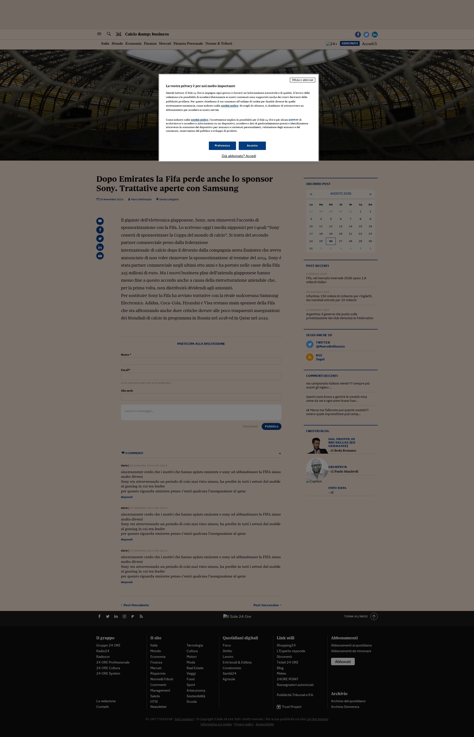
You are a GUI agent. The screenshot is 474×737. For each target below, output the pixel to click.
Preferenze (222, 145)
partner (293, 119)
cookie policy (229, 105)
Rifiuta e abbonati (302, 79)
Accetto (252, 145)
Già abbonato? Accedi (239, 156)
